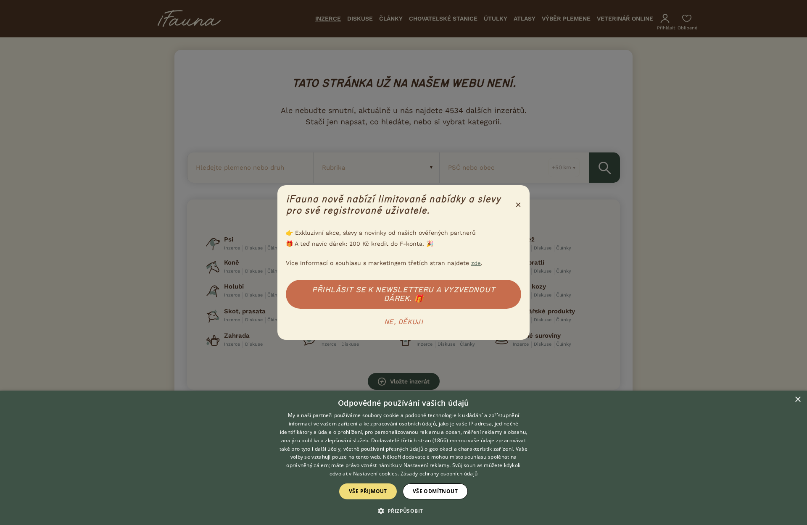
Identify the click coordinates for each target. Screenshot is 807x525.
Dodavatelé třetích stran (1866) (409, 440)
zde (476, 263)
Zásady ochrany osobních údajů (439, 473)
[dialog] (403, 458)
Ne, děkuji (403, 322)
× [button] (797, 399)
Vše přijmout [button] (368, 491)
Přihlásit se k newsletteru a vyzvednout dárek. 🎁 (403, 294)
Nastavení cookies (375, 473)
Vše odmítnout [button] (435, 491)
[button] (403, 510)
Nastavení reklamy (426, 465)
